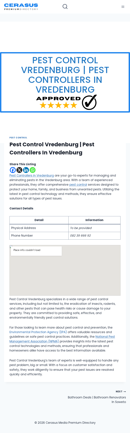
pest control (78, 185)
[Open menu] (123, 6)
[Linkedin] (26, 170)
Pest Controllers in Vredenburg (31, 175)
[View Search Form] (65, 6)
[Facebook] (13, 170)
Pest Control (18, 137)
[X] (19, 170)
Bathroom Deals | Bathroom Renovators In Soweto (97, 397)
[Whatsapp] (33, 170)
